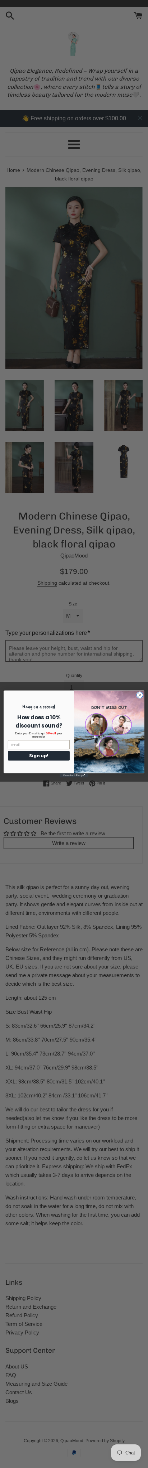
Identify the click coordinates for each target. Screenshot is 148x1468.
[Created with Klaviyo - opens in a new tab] (74, 775)
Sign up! (39, 756)
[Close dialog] (140, 695)
